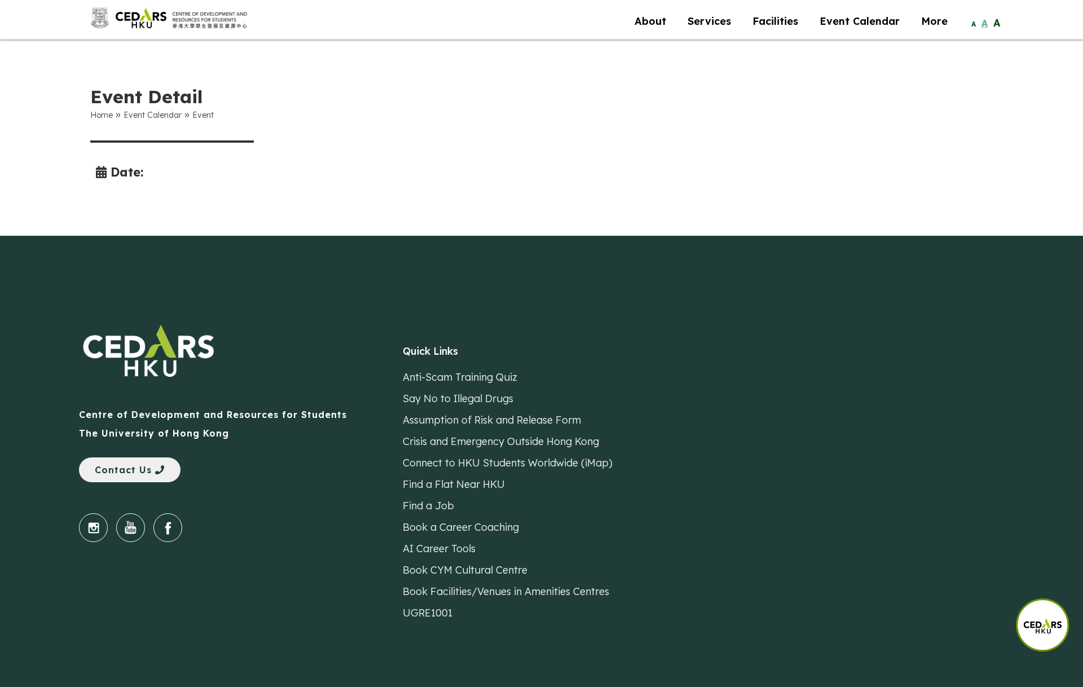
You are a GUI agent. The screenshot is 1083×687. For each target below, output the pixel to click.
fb (167, 527)
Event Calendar (153, 115)
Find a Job (428, 505)
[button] (1049, 619)
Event (203, 115)
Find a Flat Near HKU (454, 484)
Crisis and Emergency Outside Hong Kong (501, 441)
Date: (125, 171)
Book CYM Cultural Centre (465, 569)
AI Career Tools (439, 548)
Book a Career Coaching (461, 527)
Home (101, 115)
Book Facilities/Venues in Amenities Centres (506, 591)
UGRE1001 (427, 612)
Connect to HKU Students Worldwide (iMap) (508, 462)
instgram (93, 527)
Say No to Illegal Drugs (458, 398)
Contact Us (125, 469)
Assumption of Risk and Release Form (492, 419)
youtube (130, 527)
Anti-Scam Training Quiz (460, 377)
